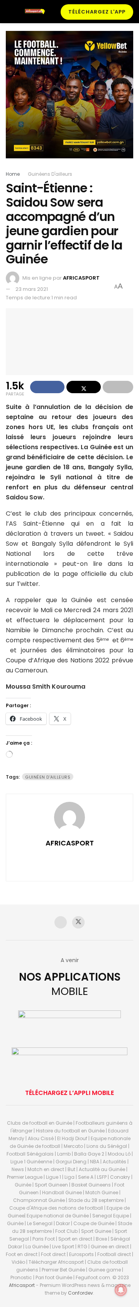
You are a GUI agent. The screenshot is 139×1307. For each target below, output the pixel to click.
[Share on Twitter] (83, 387)
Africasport (22, 1285)
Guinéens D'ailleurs (50, 174)
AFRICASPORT (81, 278)
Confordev (80, 1293)
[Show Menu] (9, 11)
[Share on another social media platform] (118, 387)
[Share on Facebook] (47, 387)
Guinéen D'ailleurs (47, 777)
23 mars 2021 (31, 289)
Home (13, 174)
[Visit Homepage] (36, 11)
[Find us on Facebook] (60, 922)
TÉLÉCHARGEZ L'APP (96, 11)
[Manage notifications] (121, 1290)
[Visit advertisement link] (69, 100)
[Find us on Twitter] (78, 922)
